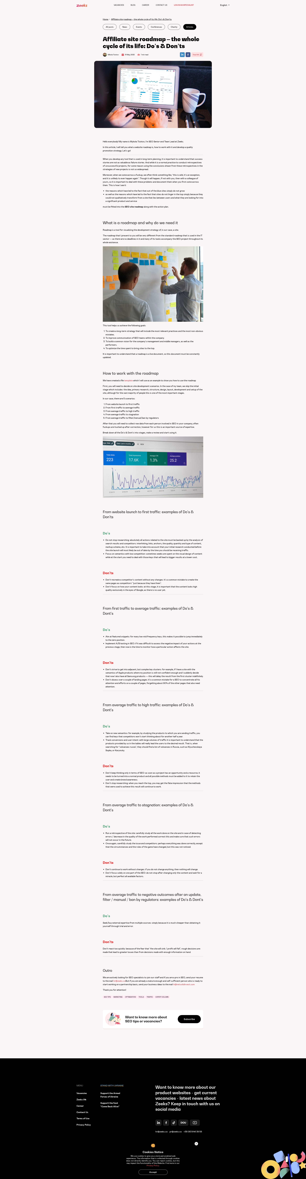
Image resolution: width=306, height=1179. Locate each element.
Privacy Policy (83, 1124)
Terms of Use (82, 1118)
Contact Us (161, 5)
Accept (153, 1172)
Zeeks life (81, 1099)
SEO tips (107, 997)
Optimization (130, 997)
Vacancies (119, 5)
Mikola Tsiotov (113, 54)
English (223, 5)
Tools (141, 997)
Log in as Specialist (184, 5)
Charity (174, 27)
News (124, 27)
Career (145, 5)
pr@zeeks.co (175, 1132)
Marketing (118, 997)
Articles (189, 27)
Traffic (150, 997)
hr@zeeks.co (161, 1132)
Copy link (196, 55)
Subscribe (189, 1019)
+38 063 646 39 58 (193, 1132)
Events (139, 27)
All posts (110, 27)
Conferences (156, 27)
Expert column (162, 997)
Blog (133, 5)
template (128, 380)
